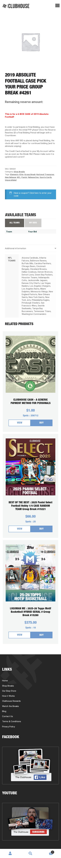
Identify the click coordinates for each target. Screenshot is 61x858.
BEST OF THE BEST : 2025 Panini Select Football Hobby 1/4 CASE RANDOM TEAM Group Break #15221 (30, 506)
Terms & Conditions (11, 721)
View (19, 423)
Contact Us (7, 716)
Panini (24, 177)
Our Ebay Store (9, 691)
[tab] (30, 248)
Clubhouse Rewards (11, 701)
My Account (10, 853)
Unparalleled (10, 180)
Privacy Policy (8, 726)
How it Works (8, 696)
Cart (47, 851)
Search (30, 853)
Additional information (15, 248)
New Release (10, 177)
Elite (21, 174)
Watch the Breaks (10, 706)
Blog (4, 711)
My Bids (33, 223)
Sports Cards (46, 177)
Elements (14, 174)
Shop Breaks (19, 172)
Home (5, 680)
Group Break (29, 174)
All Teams (15, 223)
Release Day (33, 177)
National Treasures (45, 174)
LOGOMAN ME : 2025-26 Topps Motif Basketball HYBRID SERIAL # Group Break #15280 (30, 612)
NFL (19, 177)
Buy (41, 423)
